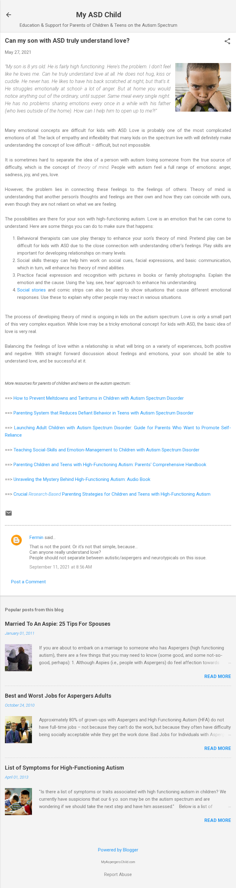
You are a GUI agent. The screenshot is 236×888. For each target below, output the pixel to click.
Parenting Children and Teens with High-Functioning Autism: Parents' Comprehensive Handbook (110, 464)
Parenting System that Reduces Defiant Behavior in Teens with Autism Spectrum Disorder (104, 413)
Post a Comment (28, 582)
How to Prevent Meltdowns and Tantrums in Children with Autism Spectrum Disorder (99, 398)
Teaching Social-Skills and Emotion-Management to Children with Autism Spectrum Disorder (106, 450)
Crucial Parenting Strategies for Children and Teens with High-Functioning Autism (112, 494)
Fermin (36, 537)
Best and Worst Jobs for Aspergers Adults (58, 695)
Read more (217, 676)
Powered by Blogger (118, 850)
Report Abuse (118, 874)
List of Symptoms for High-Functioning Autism (64, 767)
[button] (227, 42)
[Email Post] (8, 515)
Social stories (31, 290)
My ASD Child (98, 14)
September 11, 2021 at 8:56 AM (61, 567)
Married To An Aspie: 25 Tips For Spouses (57, 623)
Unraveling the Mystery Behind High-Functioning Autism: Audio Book (82, 479)
